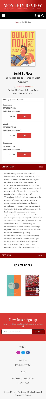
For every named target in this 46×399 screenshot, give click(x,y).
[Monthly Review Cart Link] (39, 15)
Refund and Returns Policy (23, 378)
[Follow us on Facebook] (28, 352)
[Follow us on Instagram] (18, 352)
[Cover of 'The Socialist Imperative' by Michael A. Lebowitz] (32, 285)
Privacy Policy (23, 382)
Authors (6, 255)
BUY (24, 116)
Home (17, 22)
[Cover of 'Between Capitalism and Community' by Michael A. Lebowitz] (14, 285)
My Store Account (23, 365)
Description (8, 167)
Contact (23, 371)
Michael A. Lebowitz (24, 86)
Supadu (28, 395)
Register (23, 360)
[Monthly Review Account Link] (35, 15)
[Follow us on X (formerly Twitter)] (23, 352)
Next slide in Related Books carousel (38, 290)
